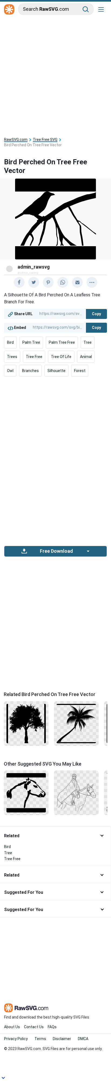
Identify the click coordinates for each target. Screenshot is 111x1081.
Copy (96, 314)
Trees (12, 356)
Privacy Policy (16, 1039)
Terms (40, 1039)
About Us (12, 1027)
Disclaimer (62, 1039)
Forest (79, 371)
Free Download (56, 551)
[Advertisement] (55, 74)
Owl (10, 371)
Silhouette (56, 371)
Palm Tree (31, 342)
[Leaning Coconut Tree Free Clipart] (76, 723)
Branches (30, 371)
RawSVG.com (15, 140)
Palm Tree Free (62, 342)
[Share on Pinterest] (48, 282)
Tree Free (34, 356)
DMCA (83, 1039)
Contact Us (34, 1027)
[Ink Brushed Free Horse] (26, 792)
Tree (88, 342)
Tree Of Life (61, 356)
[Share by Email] (77, 282)
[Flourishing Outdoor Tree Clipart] (26, 723)
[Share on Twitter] (33, 282)
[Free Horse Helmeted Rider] (76, 792)
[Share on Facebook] (19, 282)
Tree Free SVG (45, 140)
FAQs (52, 1027)
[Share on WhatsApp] (62, 282)
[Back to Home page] (9, 9)
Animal (86, 356)
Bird (10, 342)
